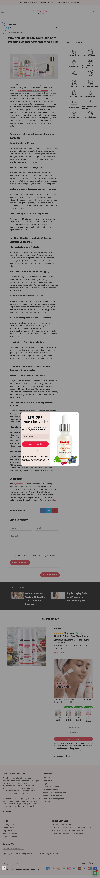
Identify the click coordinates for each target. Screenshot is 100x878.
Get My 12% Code (35, 444)
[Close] (77, 414)
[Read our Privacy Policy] (48, 460)
